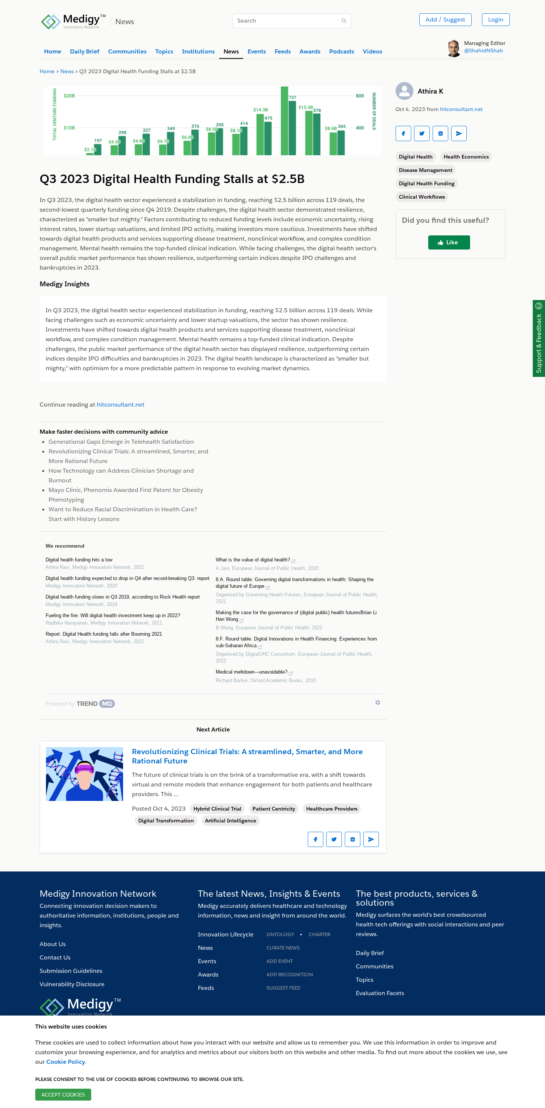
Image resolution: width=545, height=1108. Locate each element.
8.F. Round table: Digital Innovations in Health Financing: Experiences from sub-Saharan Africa (296, 642)
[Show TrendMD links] (378, 702)
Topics (364, 980)
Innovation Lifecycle (226, 934)
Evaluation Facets (380, 993)
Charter (319, 934)
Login (495, 19)
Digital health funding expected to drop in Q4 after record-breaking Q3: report (127, 578)
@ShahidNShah (483, 50)
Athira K (430, 91)
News (205, 948)
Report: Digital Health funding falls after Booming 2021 (104, 634)
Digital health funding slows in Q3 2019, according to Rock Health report (123, 597)
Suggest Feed (284, 988)
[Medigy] (73, 21)
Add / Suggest (445, 19)
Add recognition (290, 974)
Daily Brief (370, 953)
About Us (53, 944)
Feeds (206, 988)
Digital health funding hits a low (79, 560)
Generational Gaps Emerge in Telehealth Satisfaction (121, 442)
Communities (374, 966)
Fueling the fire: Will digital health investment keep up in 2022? (113, 615)
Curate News (283, 948)
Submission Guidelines (71, 971)
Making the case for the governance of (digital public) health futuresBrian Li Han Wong (296, 616)
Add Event (280, 961)
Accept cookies (63, 1094)
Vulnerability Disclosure (72, 984)
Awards (208, 974)
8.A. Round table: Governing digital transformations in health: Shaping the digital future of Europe (295, 583)
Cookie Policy (65, 1062)
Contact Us (55, 957)
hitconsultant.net (461, 109)
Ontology (280, 934)
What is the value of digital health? (253, 560)
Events (207, 961)
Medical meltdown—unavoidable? (251, 672)
